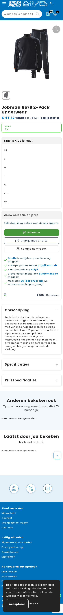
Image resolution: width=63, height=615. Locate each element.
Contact (7, 518)
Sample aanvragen (34, 249)
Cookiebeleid (10, 552)
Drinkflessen (9, 571)
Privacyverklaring (12, 547)
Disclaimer (8, 556)
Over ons (7, 527)
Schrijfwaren (9, 576)
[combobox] (18, 14)
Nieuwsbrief (9, 513)
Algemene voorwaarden (17, 542)
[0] (46, 14)
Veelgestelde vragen (15, 522)
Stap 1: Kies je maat (18, 140)
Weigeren (34, 603)
